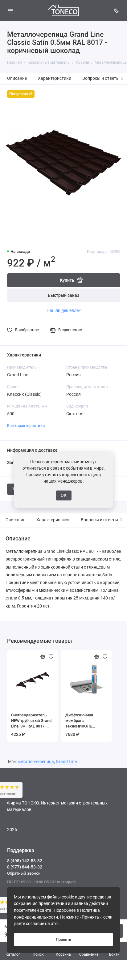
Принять (63, 939)
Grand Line (66, 761)
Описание (17, 78)
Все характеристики (26, 425)
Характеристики (54, 78)
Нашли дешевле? (64, 310)
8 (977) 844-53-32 (24, 866)
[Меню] (10, 10)
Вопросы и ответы (103, 78)
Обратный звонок (23, 873)
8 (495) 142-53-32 (24, 860)
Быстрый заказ (63, 295)
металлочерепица (36, 761)
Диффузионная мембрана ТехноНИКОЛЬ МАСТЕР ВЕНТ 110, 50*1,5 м (82, 721)
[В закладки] (51, 656)
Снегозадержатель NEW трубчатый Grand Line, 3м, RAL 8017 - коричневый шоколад (31, 721)
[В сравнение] (43, 656)
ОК (64, 495)
